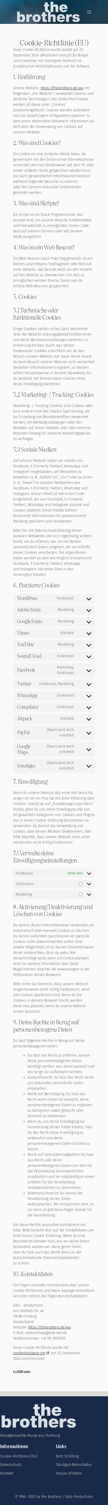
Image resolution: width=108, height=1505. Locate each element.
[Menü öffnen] (89, 12)
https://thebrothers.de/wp (62, 88)
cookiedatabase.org (29, 1353)
